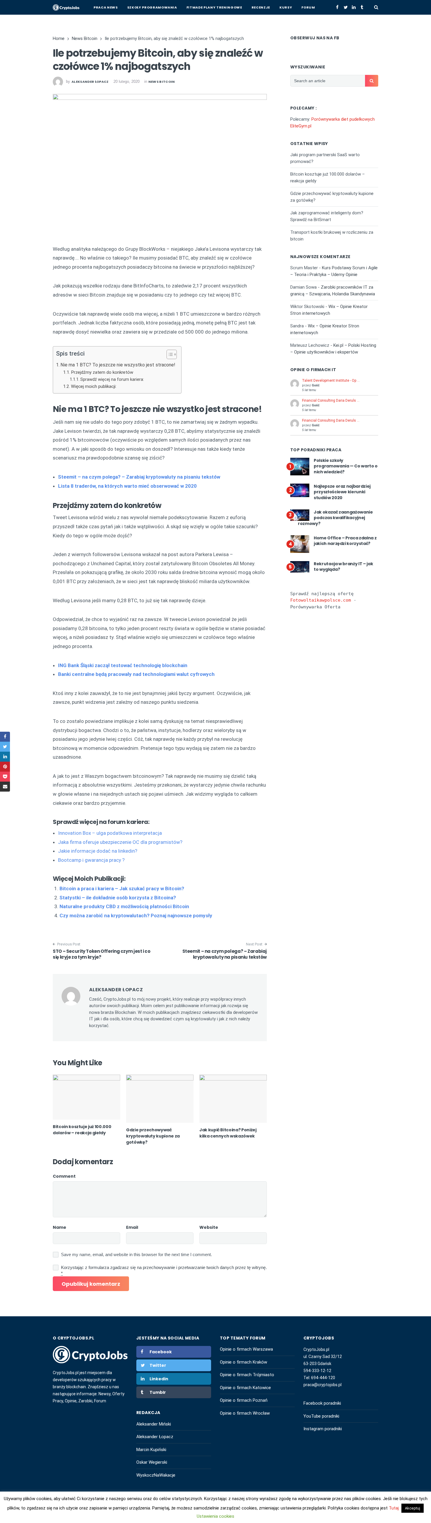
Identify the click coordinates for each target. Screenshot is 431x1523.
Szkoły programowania (152, 7)
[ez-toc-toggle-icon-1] (168, 355)
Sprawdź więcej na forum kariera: (112, 379)
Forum (308, 7)
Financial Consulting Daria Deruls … (330, 400)
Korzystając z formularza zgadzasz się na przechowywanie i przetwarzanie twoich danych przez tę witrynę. (164, 1270)
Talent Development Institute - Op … (331, 380)
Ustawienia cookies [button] (215, 1516)
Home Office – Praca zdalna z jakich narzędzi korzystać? (345, 541)
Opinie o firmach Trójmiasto (247, 1374)
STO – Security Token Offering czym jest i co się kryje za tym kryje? (101, 954)
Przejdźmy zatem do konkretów (102, 372)
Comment (64, 1176)
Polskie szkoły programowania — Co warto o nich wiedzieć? (346, 466)
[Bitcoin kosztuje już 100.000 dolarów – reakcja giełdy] (86, 1097)
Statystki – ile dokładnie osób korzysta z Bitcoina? (118, 898)
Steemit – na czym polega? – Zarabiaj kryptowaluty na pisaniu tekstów (224, 954)
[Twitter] (345, 7)
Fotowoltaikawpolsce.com (320, 600)
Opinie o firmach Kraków (243, 1362)
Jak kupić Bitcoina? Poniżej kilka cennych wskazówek (228, 1133)
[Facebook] (337, 7)
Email (132, 1227)
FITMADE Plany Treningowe (214, 7)
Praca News (106, 7)
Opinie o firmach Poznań (243, 1400)
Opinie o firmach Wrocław (245, 1413)
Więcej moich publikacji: (93, 386)
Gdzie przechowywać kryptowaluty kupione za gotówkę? (153, 1136)
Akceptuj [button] (412, 1508)
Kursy (285, 7)
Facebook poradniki (322, 1403)
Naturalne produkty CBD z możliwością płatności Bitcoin (124, 906)
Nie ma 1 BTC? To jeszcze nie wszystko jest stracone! (117, 365)
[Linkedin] (354, 7)
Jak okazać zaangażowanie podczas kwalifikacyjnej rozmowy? (335, 517)
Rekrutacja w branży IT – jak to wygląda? (343, 567)
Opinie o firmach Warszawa (246, 1349)
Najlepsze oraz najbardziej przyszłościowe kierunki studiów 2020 (342, 492)
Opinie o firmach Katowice (245, 1387)
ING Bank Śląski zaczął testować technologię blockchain (122, 665)
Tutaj (394, 1508)
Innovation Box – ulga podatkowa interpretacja (110, 833)
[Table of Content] (172, 354)
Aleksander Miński (153, 1424)
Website (208, 1227)
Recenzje (261, 7)
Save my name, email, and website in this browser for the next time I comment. (136, 1254)
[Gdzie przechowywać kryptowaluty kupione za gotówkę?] (160, 1099)
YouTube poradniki (321, 1416)
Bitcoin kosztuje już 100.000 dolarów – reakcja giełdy (82, 1130)
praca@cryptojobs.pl (322, 1384)
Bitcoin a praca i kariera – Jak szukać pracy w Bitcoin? (122, 888)
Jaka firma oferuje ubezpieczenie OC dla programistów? (120, 842)
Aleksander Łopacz (154, 1436)
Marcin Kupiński (151, 1449)
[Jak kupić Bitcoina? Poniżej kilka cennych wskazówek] (233, 1099)
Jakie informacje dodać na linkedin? (97, 851)
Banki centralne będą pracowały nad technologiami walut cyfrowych (136, 674)
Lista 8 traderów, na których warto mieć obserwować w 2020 (127, 486)
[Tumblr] (362, 7)
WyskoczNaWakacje (155, 1475)
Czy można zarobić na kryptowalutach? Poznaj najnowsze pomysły (136, 915)
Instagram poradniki (322, 1428)
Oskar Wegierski (151, 1462)
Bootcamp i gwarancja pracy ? (91, 860)
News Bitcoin (161, 81)
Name (59, 1227)
